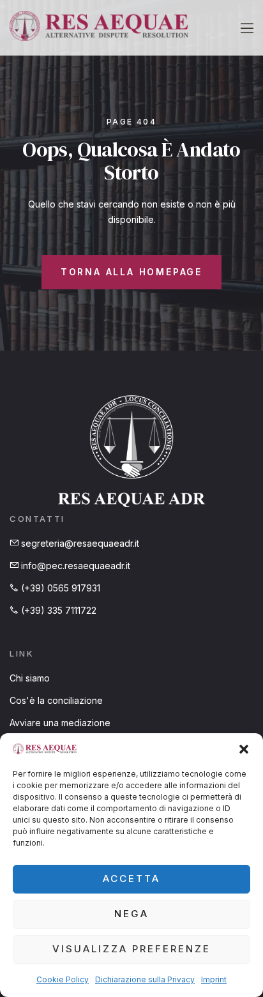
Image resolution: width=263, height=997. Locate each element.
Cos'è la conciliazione (56, 700)
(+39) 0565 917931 (59, 587)
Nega (131, 914)
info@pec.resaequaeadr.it (74, 565)
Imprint (214, 979)
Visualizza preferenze (131, 949)
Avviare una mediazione (60, 722)
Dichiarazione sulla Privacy (145, 979)
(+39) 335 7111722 (57, 610)
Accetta (131, 878)
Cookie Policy (62, 979)
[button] (243, 749)
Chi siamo (30, 678)
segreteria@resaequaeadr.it (79, 543)
